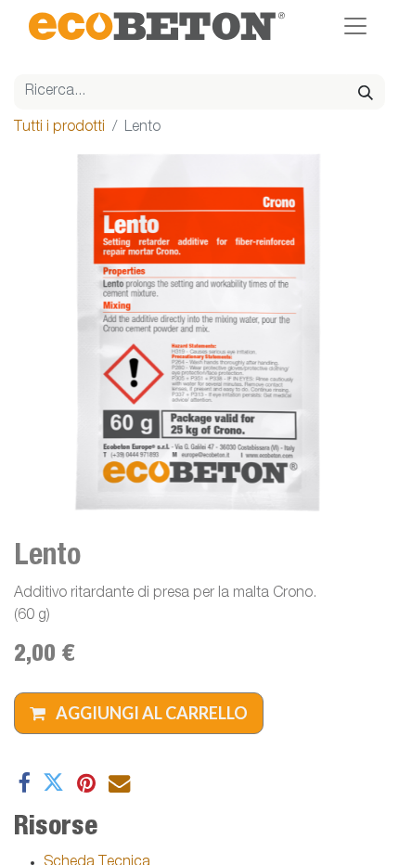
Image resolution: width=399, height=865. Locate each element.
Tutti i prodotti (59, 128)
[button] (139, 713)
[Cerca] (365, 92)
